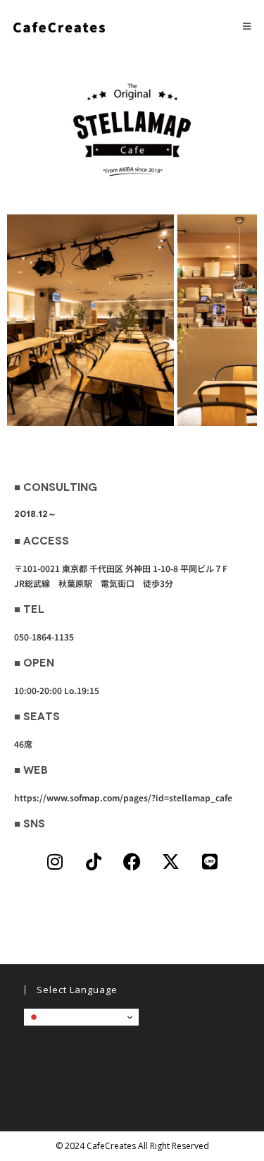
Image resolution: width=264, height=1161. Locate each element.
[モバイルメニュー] (247, 26)
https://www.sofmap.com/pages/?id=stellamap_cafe (123, 797)
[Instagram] (55, 861)
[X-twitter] (171, 861)
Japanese (60, 1016)
